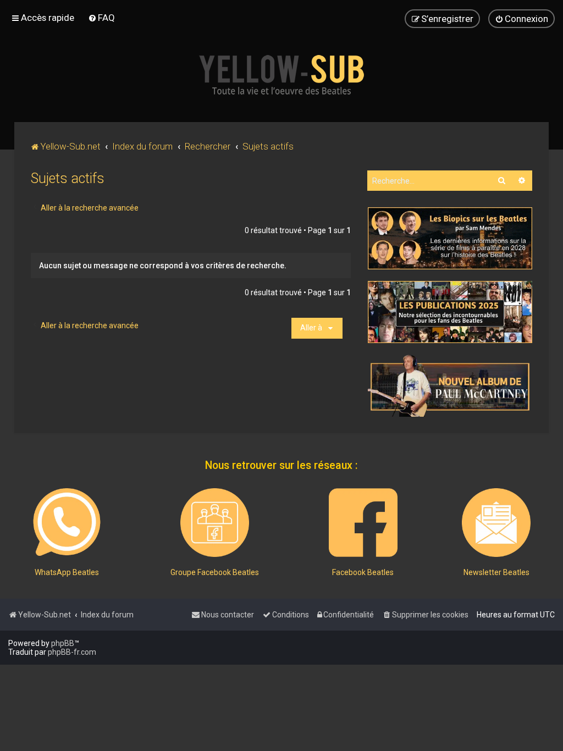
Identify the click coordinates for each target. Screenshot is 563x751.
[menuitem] (101, 17)
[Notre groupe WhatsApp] (66, 522)
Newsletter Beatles (496, 572)
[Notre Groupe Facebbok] (214, 522)
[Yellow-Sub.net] (281, 75)
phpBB (62, 643)
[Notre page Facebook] (363, 522)
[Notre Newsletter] (496, 522)
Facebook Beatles (363, 572)
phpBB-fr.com (72, 652)
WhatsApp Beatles (67, 572)
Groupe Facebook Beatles (214, 572)
